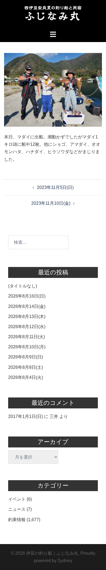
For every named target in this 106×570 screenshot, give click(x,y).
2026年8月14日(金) (26, 306)
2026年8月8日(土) (25, 367)
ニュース (17, 509)
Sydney (65, 560)
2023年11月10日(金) (50, 203)
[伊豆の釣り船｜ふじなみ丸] (53, 15)
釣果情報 (17, 519)
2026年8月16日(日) (26, 296)
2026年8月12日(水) (26, 326)
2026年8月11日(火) (26, 336)
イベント (17, 499)
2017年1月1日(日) (25, 416)
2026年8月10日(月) (26, 347)
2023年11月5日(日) (55, 187)
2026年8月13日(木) (26, 316)
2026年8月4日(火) (25, 377)
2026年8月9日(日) (25, 357)
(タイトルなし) (22, 286)
